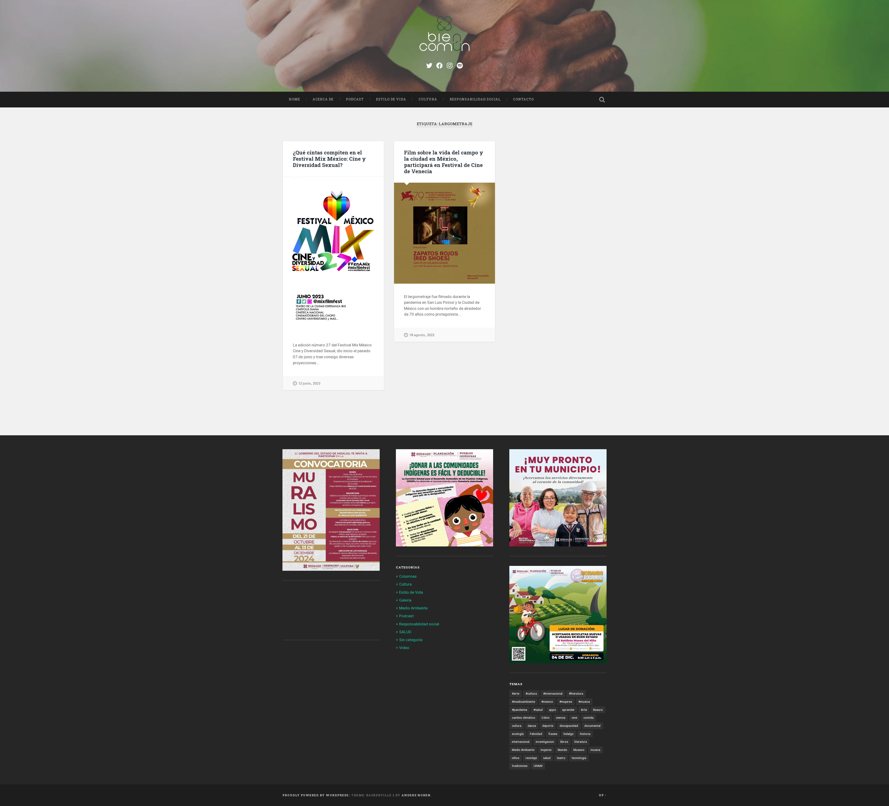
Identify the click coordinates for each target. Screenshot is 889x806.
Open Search (602, 99)
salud (547, 758)
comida (588, 717)
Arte (584, 710)
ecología (518, 734)
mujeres (546, 750)
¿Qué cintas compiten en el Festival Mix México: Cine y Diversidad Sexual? (329, 158)
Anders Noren (416, 795)
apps (552, 710)
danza (532, 726)
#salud (538, 710)
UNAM (538, 766)
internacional (520, 741)
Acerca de (323, 99)
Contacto (523, 99)
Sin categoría (410, 639)
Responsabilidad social (475, 99)
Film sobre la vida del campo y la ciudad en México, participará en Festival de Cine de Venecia (443, 162)
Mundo (562, 750)
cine (574, 717)
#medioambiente (523, 701)
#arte (515, 693)
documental (592, 726)
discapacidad (569, 726)
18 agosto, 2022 (421, 335)
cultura (516, 726)
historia (585, 734)
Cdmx (546, 717)
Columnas (408, 576)
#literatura (576, 693)
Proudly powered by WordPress (315, 795)
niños (515, 758)
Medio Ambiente (413, 608)
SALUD (405, 632)
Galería (405, 600)
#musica (584, 701)
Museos (578, 750)
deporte (547, 726)
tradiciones (519, 766)
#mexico (547, 701)
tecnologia (579, 758)
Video (404, 647)
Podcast (355, 99)
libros (564, 741)
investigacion (545, 741)
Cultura (428, 99)
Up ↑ (603, 795)
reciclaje (531, 758)
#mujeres (565, 701)
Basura (598, 710)
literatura (580, 741)
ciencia (560, 717)
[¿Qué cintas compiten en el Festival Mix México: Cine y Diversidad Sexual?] (333, 254)
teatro (561, 758)
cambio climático (523, 717)
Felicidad (536, 734)
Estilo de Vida (391, 99)
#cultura (531, 693)
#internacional (553, 693)
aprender (568, 710)
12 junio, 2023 (309, 384)
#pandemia (519, 710)
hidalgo (568, 734)
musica (595, 750)
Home (294, 99)
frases (552, 734)
